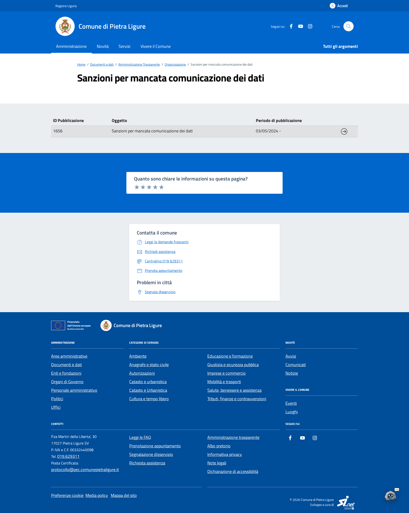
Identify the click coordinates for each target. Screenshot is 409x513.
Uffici (56, 407)
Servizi (124, 46)
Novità (103, 46)
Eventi (291, 403)
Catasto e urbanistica (148, 381)
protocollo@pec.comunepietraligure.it (85, 469)
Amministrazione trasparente (233, 437)
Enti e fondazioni (66, 373)
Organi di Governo (67, 381)
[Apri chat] (390, 494)
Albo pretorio (219, 446)
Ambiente (138, 356)
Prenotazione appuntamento (155, 446)
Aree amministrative (69, 356)
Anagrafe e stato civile (149, 364)
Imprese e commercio (226, 373)
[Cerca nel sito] (348, 26)
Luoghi (291, 412)
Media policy (96, 495)
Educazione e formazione (230, 356)
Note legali (216, 463)
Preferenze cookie (67, 495)
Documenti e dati (66, 364)
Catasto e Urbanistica (148, 390)
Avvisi (290, 356)
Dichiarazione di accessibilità (232, 471)
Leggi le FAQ (140, 437)
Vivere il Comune (156, 46)
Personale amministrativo (74, 390)
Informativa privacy (224, 454)
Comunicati (295, 364)
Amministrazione (71, 46)
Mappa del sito (124, 495)
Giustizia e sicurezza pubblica (233, 364)
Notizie (291, 373)
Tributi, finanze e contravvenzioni (236, 399)
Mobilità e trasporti (224, 381)
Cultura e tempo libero (149, 399)
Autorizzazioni (142, 373)
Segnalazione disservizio (151, 454)
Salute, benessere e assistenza (234, 390)
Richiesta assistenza (147, 463)
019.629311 (68, 456)
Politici (57, 399)
